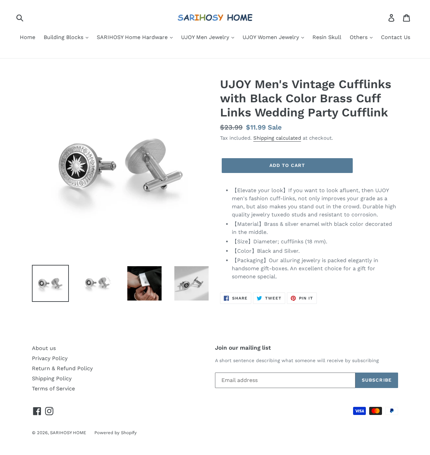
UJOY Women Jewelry (272, 37)
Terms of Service (53, 388)
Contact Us (395, 37)
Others (359, 37)
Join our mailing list (243, 347)
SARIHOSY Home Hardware (133, 37)
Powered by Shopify (115, 432)
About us (44, 348)
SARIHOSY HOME (68, 432)
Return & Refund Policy (62, 368)
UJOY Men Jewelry (206, 37)
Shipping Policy (52, 378)
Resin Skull (326, 37)
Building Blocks (64, 37)
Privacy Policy (50, 358)
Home (27, 37)
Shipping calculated (277, 138)
